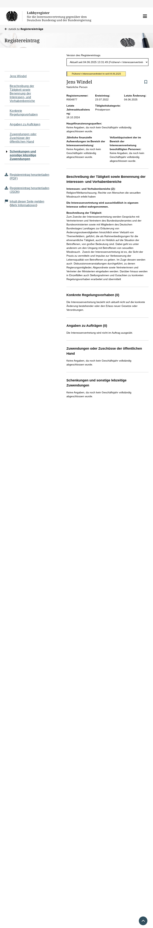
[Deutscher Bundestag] (14, 16)
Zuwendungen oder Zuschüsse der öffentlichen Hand (23, 138)
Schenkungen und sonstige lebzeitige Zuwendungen (23, 155)
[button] (145, 16)
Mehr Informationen (23, 205)
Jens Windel (18, 76)
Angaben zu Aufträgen (25, 124)
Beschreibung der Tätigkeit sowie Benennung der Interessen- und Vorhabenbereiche (22, 93)
